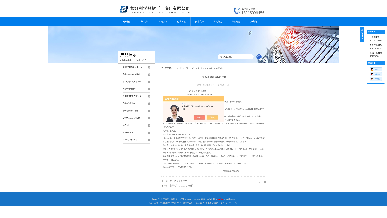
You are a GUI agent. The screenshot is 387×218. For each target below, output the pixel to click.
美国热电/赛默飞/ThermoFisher (134, 67)
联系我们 (254, 21)
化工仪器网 (199, 203)
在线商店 (217, 21)
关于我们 (145, 21)
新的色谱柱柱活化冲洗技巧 (182, 185)
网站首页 (127, 21)
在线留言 (236, 21)
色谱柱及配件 (128, 132)
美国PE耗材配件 (129, 89)
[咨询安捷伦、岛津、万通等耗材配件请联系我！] (376, 75)
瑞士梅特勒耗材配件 (131, 111)
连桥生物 (126, 125)
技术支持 (199, 21)
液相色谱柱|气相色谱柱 (132, 82)
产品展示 (163, 21)
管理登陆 (209, 203)
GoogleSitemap (229, 199)
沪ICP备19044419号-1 (229, 203)
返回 (261, 182)
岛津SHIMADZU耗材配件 (133, 96)
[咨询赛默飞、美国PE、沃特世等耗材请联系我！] (376, 70)
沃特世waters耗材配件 (131, 118)
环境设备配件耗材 (130, 140)
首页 (192, 68)
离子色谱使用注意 (178, 181)
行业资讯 (181, 21)
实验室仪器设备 (129, 103)
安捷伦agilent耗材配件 (131, 74)
